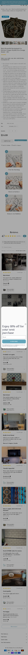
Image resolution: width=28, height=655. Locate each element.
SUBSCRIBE (14, 341)
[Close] (25, 324)
